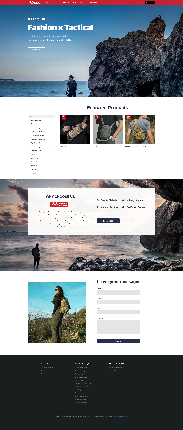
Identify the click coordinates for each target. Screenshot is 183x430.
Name (99, 288)
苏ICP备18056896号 (121, 416)
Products (55, 3)
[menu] (85, 2)
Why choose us (78, 3)
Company (100, 298)
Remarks (100, 318)
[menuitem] (46, 3)
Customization (93, 3)
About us (66, 3)
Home (46, 3)
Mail (99, 308)
